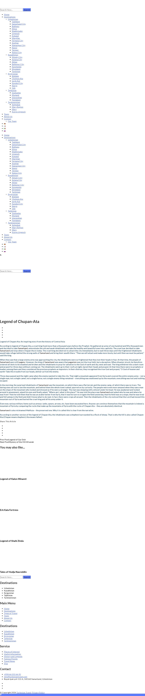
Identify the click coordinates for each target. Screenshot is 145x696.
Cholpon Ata (17, 78)
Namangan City (18, 45)
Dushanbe (16, 93)
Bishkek (15, 76)
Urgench (15, 33)
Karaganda (16, 66)
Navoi (14, 47)
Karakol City (17, 83)
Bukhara (15, 26)
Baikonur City (18, 64)
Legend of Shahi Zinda (12, 540)
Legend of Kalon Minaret (13, 479)
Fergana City (17, 40)
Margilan (16, 38)
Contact (7, 119)
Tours (6, 114)
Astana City (17, 59)
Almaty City (17, 57)
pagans (22, 362)
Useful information (12, 654)
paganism (72, 362)
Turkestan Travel (24, 692)
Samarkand (23, 348)
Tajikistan (12, 90)
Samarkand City (19, 24)
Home (6, 14)
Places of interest (12, 651)
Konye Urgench (19, 111)
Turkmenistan (14, 102)
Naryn (14, 85)
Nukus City (17, 52)
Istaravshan (17, 97)
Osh (13, 88)
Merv (14, 109)
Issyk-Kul (16, 81)
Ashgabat (16, 104)
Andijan (15, 43)
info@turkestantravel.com (15, 676)
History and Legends (13, 656)
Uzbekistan (13, 19)
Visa (6, 663)
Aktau (14, 62)
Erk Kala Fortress (9, 510)
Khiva (14, 28)
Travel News (9, 661)
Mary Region (17, 107)
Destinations (9, 17)
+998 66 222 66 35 (12, 674)
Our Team (12, 121)
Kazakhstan (13, 55)
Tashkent (16, 21)
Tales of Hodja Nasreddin (13, 571)
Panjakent (16, 100)
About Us (8, 116)
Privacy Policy (38, 692)
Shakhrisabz (17, 31)
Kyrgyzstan (13, 74)
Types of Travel (10, 613)
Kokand (15, 36)
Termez (15, 50)
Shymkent (16, 69)
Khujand (15, 95)
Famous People (11, 659)
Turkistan (16, 71)
